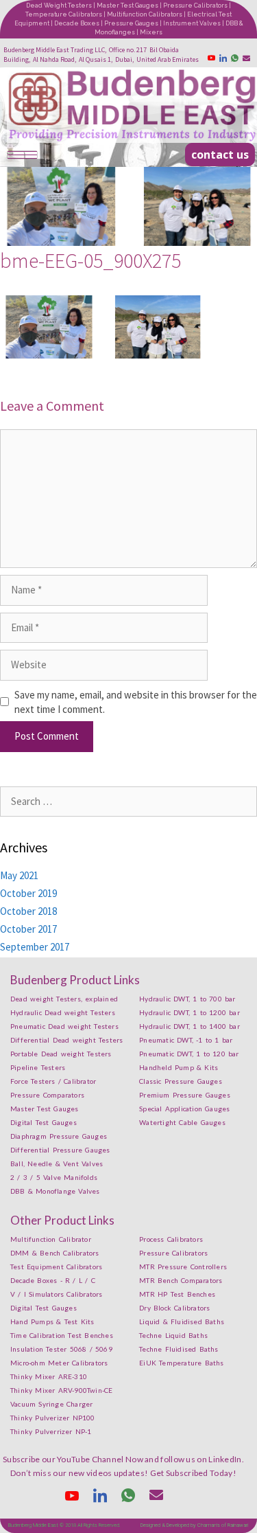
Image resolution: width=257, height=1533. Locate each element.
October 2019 (28, 893)
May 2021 (19, 875)
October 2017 (28, 928)
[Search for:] (128, 801)
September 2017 (34, 946)
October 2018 (28, 911)
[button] (220, 154)
